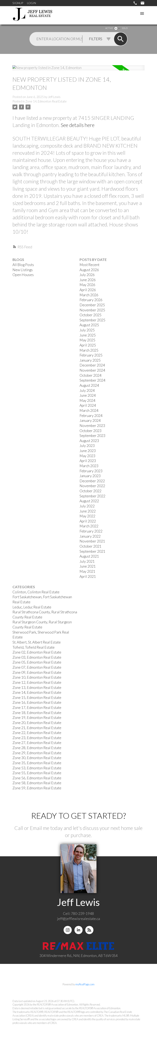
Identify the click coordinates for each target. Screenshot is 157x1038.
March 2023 (89, 466)
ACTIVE (109, 28)
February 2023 (91, 471)
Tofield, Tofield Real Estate (33, 647)
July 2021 (87, 561)
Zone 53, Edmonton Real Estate (36, 768)
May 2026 (87, 285)
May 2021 (87, 571)
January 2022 (90, 536)
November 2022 (92, 486)
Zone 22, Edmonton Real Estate (36, 733)
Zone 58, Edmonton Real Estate (36, 783)
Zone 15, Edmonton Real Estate (36, 697)
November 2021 (92, 541)
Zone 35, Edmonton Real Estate (36, 763)
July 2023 (87, 445)
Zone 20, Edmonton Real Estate (36, 723)
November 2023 (92, 425)
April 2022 (88, 521)
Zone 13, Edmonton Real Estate (36, 687)
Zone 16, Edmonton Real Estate (36, 702)
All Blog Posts (23, 265)
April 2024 (88, 405)
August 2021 (89, 556)
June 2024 (88, 395)
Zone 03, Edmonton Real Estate (36, 657)
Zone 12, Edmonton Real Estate (36, 682)
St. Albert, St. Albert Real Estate (36, 642)
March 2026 (89, 295)
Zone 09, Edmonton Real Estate (36, 672)
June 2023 (88, 451)
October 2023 (90, 431)
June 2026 (88, 280)
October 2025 (90, 315)
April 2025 (88, 345)
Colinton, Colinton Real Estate (35, 592)
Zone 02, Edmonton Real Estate (36, 652)
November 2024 (92, 370)
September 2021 (92, 551)
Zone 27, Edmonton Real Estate (36, 743)
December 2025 (92, 305)
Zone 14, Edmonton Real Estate (46, 101)
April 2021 (88, 576)
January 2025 (90, 360)
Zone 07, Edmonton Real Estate (36, 667)
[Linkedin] (78, 930)
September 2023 (92, 435)
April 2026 (88, 290)
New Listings (22, 270)
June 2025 (88, 335)
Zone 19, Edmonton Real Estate (36, 717)
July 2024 (87, 390)
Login (31, 3)
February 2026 (91, 300)
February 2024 (91, 415)
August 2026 (89, 270)
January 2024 (90, 420)
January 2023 (90, 476)
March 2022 (89, 526)
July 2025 (87, 330)
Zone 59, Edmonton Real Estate (36, 788)
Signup (17, 3)
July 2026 (87, 275)
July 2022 (87, 506)
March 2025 (89, 350)
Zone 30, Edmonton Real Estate (36, 758)
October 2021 (90, 546)
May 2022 (87, 516)
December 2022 (92, 481)
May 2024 (87, 400)
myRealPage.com (84, 984)
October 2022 (90, 491)
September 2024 (92, 380)
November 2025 (92, 310)
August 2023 (89, 441)
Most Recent (89, 265)
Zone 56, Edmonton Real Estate (36, 778)
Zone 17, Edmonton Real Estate (36, 707)
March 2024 (89, 410)
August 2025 (89, 325)
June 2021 (88, 566)
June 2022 (88, 511)
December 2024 (92, 365)
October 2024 (90, 375)
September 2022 (92, 496)
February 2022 (91, 531)
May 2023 (87, 456)
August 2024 (89, 385)
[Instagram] (68, 930)
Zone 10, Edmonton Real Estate (36, 677)
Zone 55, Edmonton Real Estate (36, 773)
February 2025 (91, 355)
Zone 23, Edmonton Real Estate (36, 738)
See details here (77, 125)
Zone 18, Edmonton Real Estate (36, 713)
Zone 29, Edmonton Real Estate (36, 753)
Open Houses (23, 275)
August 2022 (89, 501)
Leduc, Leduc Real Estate (31, 607)
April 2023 (88, 461)
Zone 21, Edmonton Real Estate (36, 728)
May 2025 (87, 340)
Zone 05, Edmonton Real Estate (36, 662)
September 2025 (92, 320)
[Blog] (89, 930)
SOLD (125, 28)
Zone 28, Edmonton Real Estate (36, 748)
